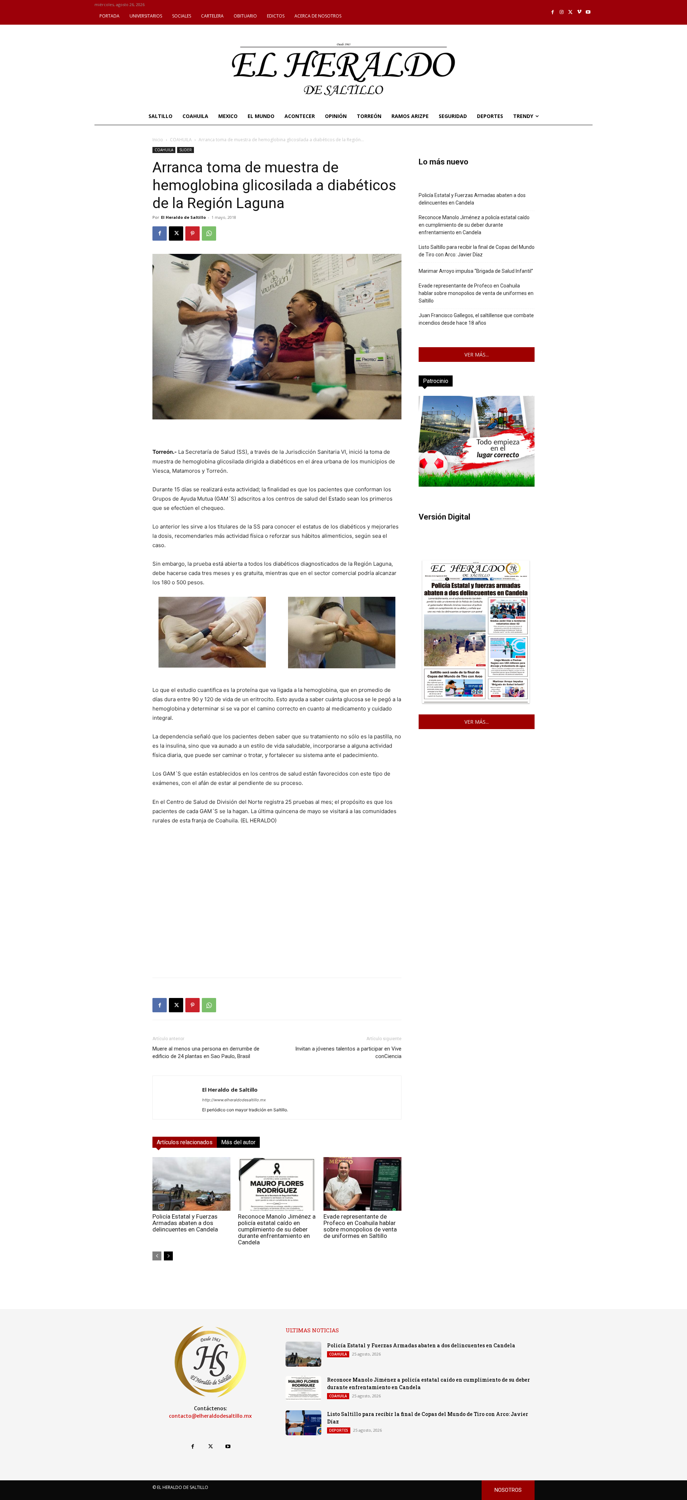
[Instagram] (561, 12)
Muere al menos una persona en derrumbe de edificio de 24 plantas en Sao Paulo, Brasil (205, 1052)
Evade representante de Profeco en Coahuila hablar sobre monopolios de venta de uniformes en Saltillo (360, 1226)
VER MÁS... (476, 354)
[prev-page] (156, 1255)
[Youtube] (588, 12)
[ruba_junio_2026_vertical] (477, 484)
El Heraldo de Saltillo (183, 217)
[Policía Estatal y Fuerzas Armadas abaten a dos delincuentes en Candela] (191, 1184)
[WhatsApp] (209, 233)
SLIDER (185, 149)
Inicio (157, 140)
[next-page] (168, 1255)
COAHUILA (181, 140)
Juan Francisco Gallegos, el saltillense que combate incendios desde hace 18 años (476, 319)
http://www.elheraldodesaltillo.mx (234, 1099)
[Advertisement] (276, 922)
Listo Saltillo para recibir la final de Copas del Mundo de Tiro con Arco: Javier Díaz (477, 250)
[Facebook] (553, 12)
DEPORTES (338, 1430)
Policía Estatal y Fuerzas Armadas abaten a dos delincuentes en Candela (185, 1223)
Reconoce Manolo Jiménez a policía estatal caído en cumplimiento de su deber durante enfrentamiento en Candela (277, 1229)
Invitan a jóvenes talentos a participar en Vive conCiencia (348, 1052)
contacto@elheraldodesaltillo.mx (210, 1416)
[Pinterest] (192, 233)
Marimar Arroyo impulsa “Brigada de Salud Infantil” (476, 271)
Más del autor (238, 1142)
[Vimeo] (579, 12)
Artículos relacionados (185, 1142)
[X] (570, 12)
